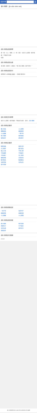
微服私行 (3, 226)
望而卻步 (3, 138)
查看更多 (3, 230)
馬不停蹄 (3, 164)
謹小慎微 (31, 120)
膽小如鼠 (3, 129)
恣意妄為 (21, 157)
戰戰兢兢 (3, 131)
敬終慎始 (21, 135)
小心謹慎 (21, 129)
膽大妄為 (21, 148)
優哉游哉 (3, 157)
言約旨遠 (3, 228)
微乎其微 (21, 223)
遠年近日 (21, 228)
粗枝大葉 (21, 146)
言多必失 (21, 162)
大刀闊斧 (3, 148)
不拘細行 (21, 153)
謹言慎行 (21, 138)
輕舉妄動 (3, 146)
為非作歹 (21, 211)
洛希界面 (3, 162)
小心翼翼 (3, 133)
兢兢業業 (21, 131)
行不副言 (21, 226)
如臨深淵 (21, 213)
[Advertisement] (18, 28)
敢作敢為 (3, 160)
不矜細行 (3, 155)
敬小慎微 (3, 135)
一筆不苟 (21, 133)
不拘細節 (3, 153)
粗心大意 (3, 151)
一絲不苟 (3, 211)
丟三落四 (21, 155)
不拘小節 (21, 151)
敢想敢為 (21, 160)
